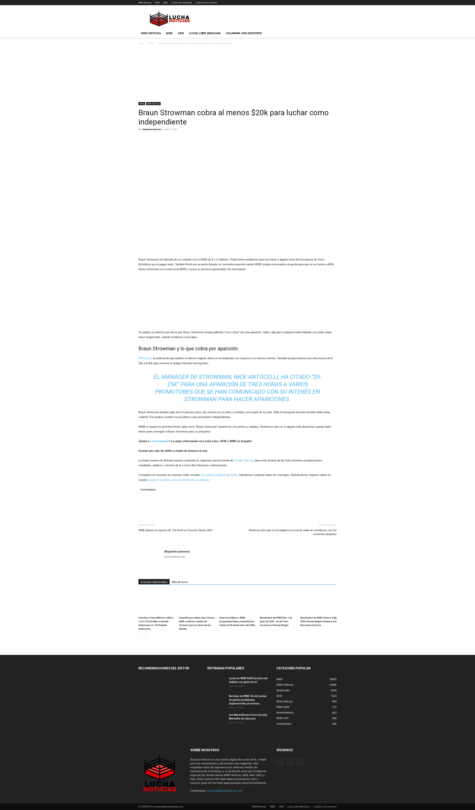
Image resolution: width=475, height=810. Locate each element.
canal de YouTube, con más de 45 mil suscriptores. (179, 479)
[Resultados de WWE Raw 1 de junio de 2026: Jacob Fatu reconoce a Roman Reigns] (278, 602)
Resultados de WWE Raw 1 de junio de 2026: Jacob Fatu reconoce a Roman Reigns (276, 621)
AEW (165, 2)
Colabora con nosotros (206, 2)
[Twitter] (150, 137)
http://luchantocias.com (174, 557)
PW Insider (145, 358)
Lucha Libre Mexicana (181, 2)
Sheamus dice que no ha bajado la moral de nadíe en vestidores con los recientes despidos (293, 532)
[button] (332, 33)
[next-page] (146, 636)
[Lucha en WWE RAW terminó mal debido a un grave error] (216, 682)
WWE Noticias (144, 2)
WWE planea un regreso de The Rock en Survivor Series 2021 (175, 530)
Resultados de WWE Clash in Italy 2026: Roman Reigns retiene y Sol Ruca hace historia (318, 621)
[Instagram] (290, 762)
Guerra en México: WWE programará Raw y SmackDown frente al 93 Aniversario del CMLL (237, 621)
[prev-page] (140, 636)
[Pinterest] (159, 137)
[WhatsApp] (167, 137)
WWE (157, 2)
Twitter (234, 474)
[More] (176, 137)
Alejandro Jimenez (152, 129)
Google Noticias (243, 460)
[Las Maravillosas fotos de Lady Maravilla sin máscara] (216, 719)
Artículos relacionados (154, 582)
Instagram (221, 474)
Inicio (141, 43)
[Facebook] (142, 137)
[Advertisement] (237, 75)
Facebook (207, 474)
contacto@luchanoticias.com (225, 790)
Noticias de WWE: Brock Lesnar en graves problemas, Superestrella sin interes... (248, 700)
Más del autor (180, 582)
